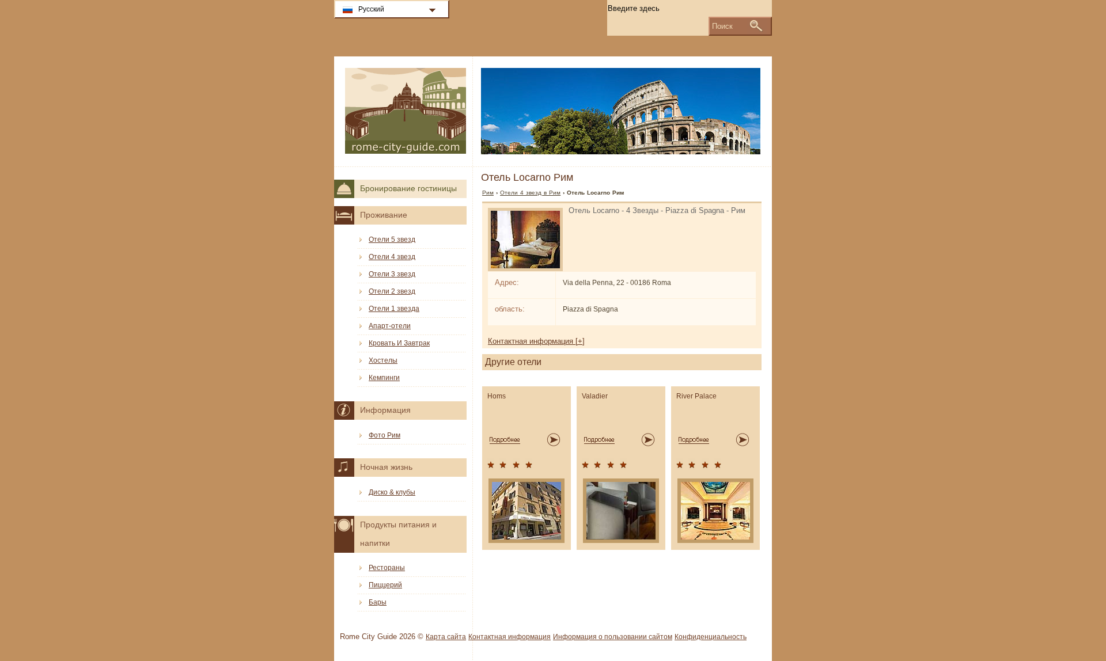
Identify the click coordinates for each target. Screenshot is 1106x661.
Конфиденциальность (711, 637)
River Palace (696, 396)
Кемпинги (384, 378)
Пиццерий (385, 585)
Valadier (595, 396)
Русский (371, 9)
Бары (378, 602)
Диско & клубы (392, 492)
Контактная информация (509, 637)
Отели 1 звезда (394, 309)
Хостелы (383, 360)
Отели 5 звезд (392, 239)
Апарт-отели (390, 326)
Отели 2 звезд (392, 291)
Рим (488, 192)
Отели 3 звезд (392, 274)
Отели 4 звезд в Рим (530, 192)
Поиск (722, 26)
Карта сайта (446, 637)
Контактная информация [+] (536, 341)
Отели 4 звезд (392, 257)
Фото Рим (384, 435)
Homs (496, 396)
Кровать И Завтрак (399, 343)
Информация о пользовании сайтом (612, 637)
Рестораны (387, 568)
